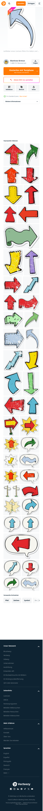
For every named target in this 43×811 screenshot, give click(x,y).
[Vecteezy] (3, 3)
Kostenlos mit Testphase (21, 71)
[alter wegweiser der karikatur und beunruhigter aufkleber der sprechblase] (12, 674)
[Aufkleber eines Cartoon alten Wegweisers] (28, 642)
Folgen (35, 63)
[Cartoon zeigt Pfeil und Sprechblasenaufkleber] (13, 560)
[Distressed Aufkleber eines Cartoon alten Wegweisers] (7, 658)
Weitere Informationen (13, 101)
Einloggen (31, 3)
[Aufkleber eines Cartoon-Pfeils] (11, 239)
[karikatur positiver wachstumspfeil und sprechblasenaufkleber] (12, 770)
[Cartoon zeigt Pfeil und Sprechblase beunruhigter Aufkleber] (12, 579)
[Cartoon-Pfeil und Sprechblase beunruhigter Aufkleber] (13, 644)
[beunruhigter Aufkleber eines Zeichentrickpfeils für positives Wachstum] (28, 449)
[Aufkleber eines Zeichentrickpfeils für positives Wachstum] (12, 356)
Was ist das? (23, 96)
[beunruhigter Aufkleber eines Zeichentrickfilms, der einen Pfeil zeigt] (14, 154)
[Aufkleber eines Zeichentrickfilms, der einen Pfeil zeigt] (13, 219)
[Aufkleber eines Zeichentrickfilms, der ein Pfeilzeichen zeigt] (25, 539)
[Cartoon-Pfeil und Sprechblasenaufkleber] (14, 612)
